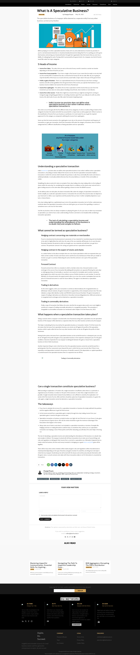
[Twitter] (67, 537)
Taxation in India (75, 479)
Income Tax (65, 479)
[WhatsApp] (48, 464)
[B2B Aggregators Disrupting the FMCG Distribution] (98, 553)
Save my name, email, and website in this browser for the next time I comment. (59, 515)
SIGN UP (80, 590)
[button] (74, 1)
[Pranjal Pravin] (40, 473)
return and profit (88, 442)
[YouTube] (74, 537)
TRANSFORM (89, 567)
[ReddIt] (67, 464)
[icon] (98, 622)
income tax (45, 170)
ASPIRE (32, 569)
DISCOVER (41, 14)
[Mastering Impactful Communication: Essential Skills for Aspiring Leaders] (42, 553)
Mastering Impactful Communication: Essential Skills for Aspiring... (41, 565)
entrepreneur (55, 479)
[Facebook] (52, 464)
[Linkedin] (56, 464)
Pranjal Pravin (68, 14)
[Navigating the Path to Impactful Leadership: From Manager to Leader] (70, 553)
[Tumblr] (70, 464)
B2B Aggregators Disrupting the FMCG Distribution (97, 564)
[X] (59, 464)
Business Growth (43, 479)
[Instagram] (72, 537)
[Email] (63, 464)
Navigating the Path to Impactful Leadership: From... (67, 565)
